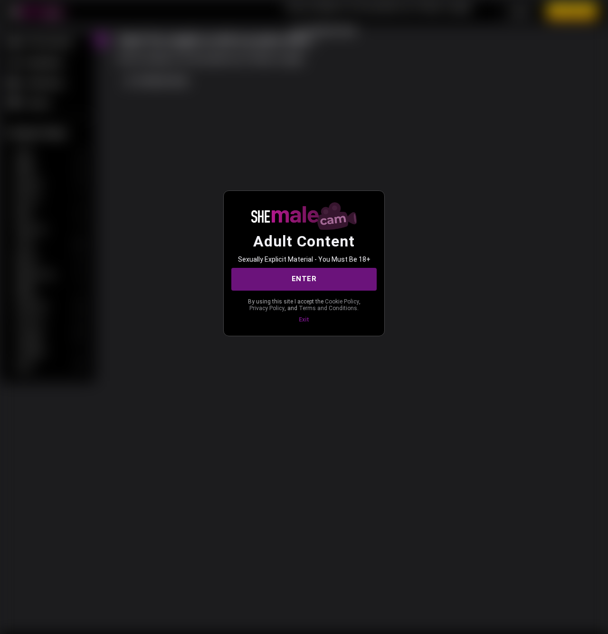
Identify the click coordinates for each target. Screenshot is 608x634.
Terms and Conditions (328, 308)
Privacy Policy (267, 308)
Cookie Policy (342, 301)
